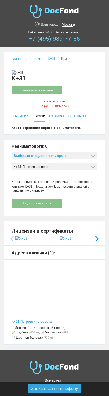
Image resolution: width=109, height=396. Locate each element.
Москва (68, 24)
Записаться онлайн (37, 90)
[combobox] (54, 155)
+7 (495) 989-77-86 (54, 38)
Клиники (36, 59)
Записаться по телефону (54, 388)
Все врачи (53, 380)
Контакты (77, 116)
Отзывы (56, 116)
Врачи (39, 116)
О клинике (21, 116)
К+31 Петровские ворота (32, 322)
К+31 (52, 59)
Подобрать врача (37, 203)
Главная (18, 59)
